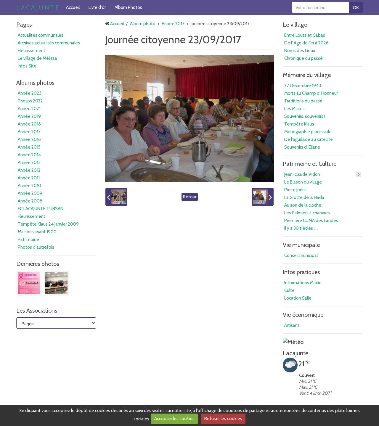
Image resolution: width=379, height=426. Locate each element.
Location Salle (297, 298)
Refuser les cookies (223, 418)
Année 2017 (29, 131)
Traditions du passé (303, 101)
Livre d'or (97, 7)
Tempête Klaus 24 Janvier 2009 (48, 224)
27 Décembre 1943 (302, 85)
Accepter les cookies (174, 418)
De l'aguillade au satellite (308, 139)
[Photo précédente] (116, 197)
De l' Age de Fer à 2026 (306, 43)
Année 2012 (29, 170)
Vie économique (303, 314)
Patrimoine (28, 239)
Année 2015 (29, 147)
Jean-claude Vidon (322, 174)
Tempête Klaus (299, 124)
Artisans (292, 325)
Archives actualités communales (49, 43)
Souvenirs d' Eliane (302, 147)
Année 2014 (29, 154)
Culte (289, 290)
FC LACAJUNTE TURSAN (40, 208)
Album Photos (128, 7)
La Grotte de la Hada (304, 197)
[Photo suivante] (263, 197)
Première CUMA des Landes (311, 220)
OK (356, 7)
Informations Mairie (303, 282)
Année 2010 (29, 185)
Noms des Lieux (299, 50)
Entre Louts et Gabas (304, 35)
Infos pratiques (301, 272)
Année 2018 (29, 124)
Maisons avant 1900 (37, 231)
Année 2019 (29, 116)
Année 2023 (29, 93)
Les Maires (294, 108)
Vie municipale (301, 244)
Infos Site (27, 66)
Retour (189, 197)
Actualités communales (40, 35)
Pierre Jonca (295, 189)
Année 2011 (29, 178)
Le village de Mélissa (37, 58)
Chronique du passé (303, 58)
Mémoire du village (307, 74)
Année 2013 (29, 162)
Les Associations (36, 310)
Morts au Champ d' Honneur (311, 93)
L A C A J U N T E (37, 7)
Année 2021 (29, 108)
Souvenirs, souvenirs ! (304, 116)
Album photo (142, 23)
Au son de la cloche (302, 205)
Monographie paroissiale (308, 131)
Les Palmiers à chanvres (307, 213)
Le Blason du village (303, 182)
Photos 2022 (30, 101)
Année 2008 (30, 201)
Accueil (73, 7)
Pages (24, 24)
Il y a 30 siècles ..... (301, 228)
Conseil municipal (301, 255)
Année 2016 (29, 139)
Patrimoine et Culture (309, 163)
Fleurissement (31, 50)
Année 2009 (30, 193)
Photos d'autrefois (36, 247)
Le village (295, 24)
